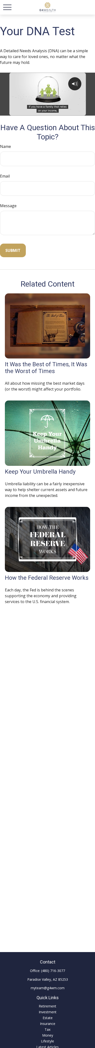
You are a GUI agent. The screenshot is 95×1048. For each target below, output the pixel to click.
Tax (47, 1029)
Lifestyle (47, 1041)
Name (5, 146)
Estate (48, 1017)
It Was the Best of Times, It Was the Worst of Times (46, 368)
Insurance (47, 1023)
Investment (48, 1012)
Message (8, 205)
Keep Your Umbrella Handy (40, 471)
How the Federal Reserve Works (46, 577)
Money (47, 1035)
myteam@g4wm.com (48, 988)
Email (5, 176)
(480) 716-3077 (53, 970)
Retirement (47, 1006)
